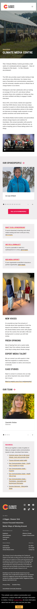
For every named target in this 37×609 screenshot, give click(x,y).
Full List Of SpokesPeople (18, 211)
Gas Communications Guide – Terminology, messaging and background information (17, 481)
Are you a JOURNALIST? (13, 244)
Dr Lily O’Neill (10, 196)
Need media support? (12, 259)
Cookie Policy (18, 600)
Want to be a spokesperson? (15, 227)
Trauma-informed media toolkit (18, 460)
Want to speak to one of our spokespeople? (18, 381)
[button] (3, 204)
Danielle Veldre (11, 422)
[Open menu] (32, 6)
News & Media (6, 49)
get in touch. (9, 234)
